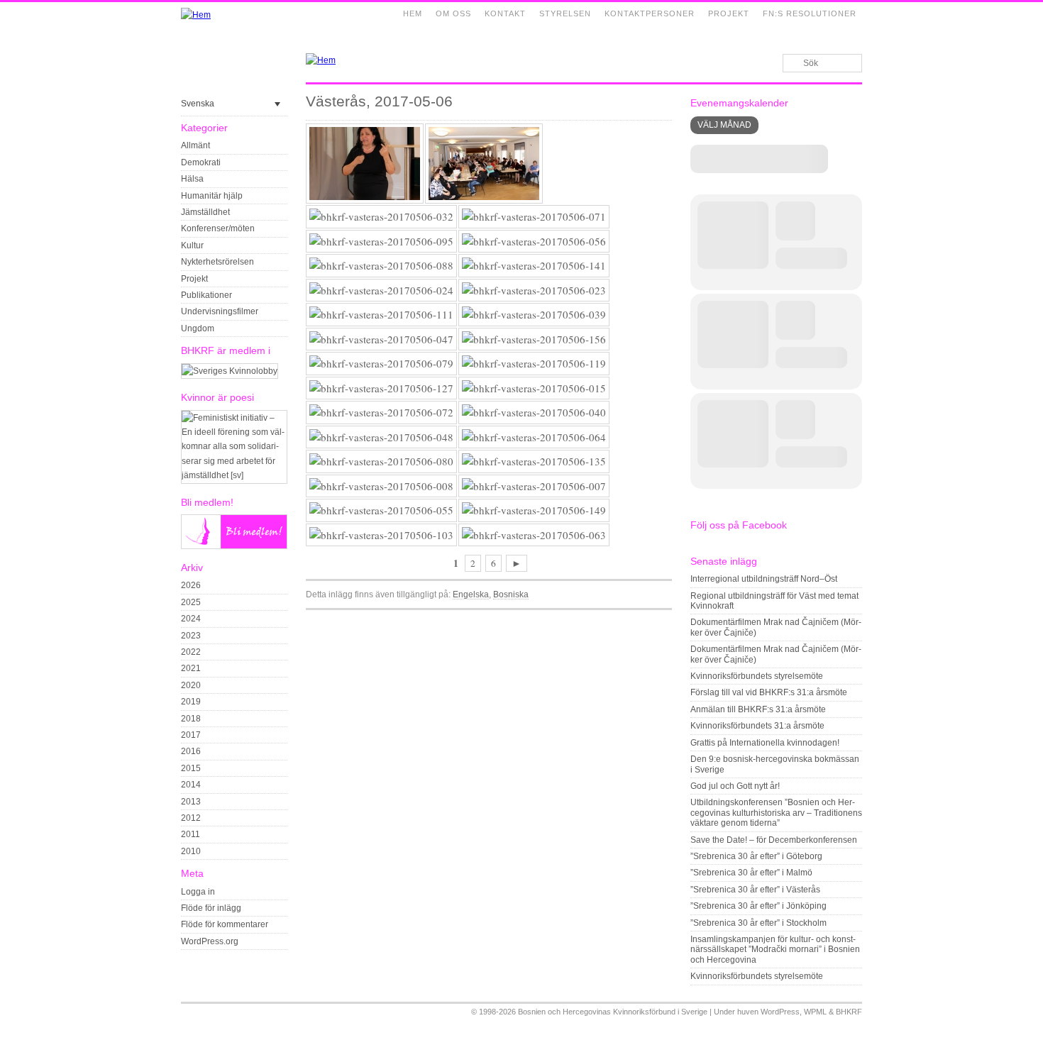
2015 (191, 768)
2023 (191, 636)
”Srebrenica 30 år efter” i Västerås (755, 890)
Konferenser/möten (218, 228)
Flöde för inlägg (211, 908)
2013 (191, 802)
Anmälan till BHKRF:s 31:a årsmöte (758, 709)
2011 (190, 834)
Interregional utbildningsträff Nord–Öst (763, 579)
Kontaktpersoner (650, 13)
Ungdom (197, 328)
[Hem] (196, 15)
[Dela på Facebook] (632, 619)
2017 (191, 735)
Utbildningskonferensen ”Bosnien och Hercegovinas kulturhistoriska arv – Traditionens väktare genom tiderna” (776, 812)
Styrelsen (565, 13)
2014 (191, 785)
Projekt (728, 13)
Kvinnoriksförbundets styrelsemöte (756, 676)
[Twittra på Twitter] (648, 619)
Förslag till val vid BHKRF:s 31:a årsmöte (768, 692)
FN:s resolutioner (809, 13)
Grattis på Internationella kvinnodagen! (764, 743)
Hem (412, 13)
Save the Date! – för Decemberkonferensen (773, 840)
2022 (191, 652)
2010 (191, 851)
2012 (191, 818)
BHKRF (849, 1011)
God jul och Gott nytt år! (735, 786)
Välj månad (724, 125)
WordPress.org (209, 941)
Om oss (453, 13)
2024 (191, 619)
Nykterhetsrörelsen (217, 262)
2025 (191, 602)
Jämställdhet (205, 212)
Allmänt (195, 145)
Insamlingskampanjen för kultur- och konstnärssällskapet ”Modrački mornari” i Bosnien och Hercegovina (775, 949)
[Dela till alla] (665, 619)
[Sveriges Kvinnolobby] (229, 371)
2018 (191, 719)
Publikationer (206, 295)
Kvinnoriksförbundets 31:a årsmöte (757, 726)
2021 (191, 668)
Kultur (192, 245)
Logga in (198, 892)
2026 (191, 585)
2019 (191, 702)
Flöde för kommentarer (224, 924)
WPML (815, 1011)
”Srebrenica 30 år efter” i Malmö (751, 873)
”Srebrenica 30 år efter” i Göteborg (756, 856)
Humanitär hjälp (212, 196)
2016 (191, 751)
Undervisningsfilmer (219, 311)
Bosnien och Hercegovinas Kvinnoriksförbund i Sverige (612, 1011)
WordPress (780, 1011)
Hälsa (192, 179)
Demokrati (201, 162)
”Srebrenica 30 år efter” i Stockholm (758, 923)
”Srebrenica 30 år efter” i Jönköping (758, 906)
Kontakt (505, 13)
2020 (191, 685)
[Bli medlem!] (234, 546)
